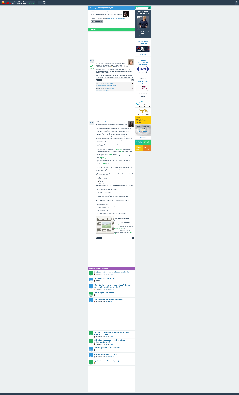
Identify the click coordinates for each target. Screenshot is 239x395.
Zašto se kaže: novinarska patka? (102, 90)
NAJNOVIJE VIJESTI (143, 131)
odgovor (101, 121)
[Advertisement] (111, 44)
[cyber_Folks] (143, 123)
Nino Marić (106, 11)
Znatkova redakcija (145, 133)
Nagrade (44, 3)
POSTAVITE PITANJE (31, 3)
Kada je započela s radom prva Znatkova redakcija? (111, 272)
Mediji (102, 11)
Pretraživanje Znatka (143, 137)
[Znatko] (6, 2)
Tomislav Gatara (111, 356)
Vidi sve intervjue (143, 35)
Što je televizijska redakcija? (104, 278)
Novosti (13, 3)
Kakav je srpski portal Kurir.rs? (104, 293)
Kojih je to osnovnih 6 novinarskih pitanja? (108, 299)
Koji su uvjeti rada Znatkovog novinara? (116, 18)
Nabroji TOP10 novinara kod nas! (105, 354)
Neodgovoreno (19, 3)
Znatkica (110, 301)
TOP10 (40, 3)
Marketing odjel (111, 289)
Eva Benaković (106, 121)
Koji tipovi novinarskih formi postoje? (107, 361)
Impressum (139, 133)
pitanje (96, 11)
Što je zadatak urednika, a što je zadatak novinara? (106, 85)
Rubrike (24, 3)
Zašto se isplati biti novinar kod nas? (107, 348)
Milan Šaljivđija (111, 88)
